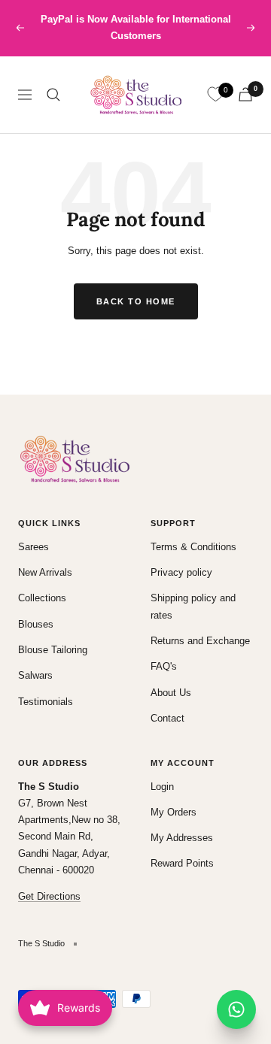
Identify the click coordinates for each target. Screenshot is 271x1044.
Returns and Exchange (200, 640)
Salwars (35, 675)
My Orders (173, 812)
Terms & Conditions (193, 546)
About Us (171, 692)
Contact (167, 718)
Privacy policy (181, 572)
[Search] (53, 94)
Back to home (135, 301)
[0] (215, 94)
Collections (42, 598)
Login (162, 786)
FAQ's (164, 666)
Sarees (33, 546)
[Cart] (245, 94)
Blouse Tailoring (52, 649)
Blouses (35, 624)
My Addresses (182, 837)
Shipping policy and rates (193, 606)
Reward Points (182, 863)
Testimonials (45, 701)
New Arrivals (45, 572)
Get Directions (49, 896)
